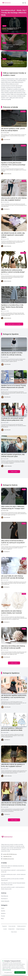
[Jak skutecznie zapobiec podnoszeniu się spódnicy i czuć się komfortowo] (14, 685)
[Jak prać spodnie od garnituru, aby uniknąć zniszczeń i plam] (14, 444)
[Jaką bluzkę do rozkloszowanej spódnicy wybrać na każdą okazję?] (14, 259)
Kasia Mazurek (7, 364)
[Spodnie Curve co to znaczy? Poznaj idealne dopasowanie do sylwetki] (14, 377)
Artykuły (4, 863)
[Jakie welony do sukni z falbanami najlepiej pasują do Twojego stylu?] (14, 496)
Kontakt (5, 929)
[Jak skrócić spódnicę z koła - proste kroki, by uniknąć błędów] (14, 118)
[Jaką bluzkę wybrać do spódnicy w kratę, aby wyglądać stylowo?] (14, 754)
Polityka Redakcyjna (20, 929)
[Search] (25, 2)
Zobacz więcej (14, 471)
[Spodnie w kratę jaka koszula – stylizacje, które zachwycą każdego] (14, 152)
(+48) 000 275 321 (7, 856)
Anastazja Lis (7, 739)
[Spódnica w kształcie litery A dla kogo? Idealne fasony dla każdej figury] (14, 294)
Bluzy (2, 918)
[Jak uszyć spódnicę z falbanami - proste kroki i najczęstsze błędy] (14, 719)
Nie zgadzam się (8, 972)
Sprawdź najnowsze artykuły (14, 324)
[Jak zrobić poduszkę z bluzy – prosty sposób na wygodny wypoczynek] (14, 42)
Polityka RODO (11, 929)
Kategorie (4, 905)
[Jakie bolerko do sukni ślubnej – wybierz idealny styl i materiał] (14, 600)
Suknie (2, 908)
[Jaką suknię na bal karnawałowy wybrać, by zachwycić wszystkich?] (14, 530)
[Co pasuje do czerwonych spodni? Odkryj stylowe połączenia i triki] (14, 409)
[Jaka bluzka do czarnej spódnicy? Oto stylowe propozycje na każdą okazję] (14, 791)
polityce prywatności (6, 969)
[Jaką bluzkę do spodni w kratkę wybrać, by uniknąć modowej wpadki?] (14, 344)
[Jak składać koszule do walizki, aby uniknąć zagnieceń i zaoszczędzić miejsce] (14, 222)
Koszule (3, 916)
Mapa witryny (14, 931)
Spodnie (3, 910)
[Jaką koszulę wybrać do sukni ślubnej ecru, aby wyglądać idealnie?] (14, 187)
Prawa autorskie (12, 926)
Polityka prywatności (21, 926)
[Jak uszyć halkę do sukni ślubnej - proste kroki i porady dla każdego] (14, 565)
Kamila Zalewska (8, 466)
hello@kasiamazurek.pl (8, 858)
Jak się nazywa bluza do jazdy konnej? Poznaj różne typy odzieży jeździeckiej (14, 63)
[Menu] (23, 2)
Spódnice (3, 913)
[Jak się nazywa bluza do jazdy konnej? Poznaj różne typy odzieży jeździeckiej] (14, 59)
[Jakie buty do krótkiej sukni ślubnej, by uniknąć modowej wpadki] (14, 635)
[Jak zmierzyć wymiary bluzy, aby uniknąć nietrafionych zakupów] (14, 25)
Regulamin (4, 926)
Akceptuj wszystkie (20, 972)
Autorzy (3, 893)
